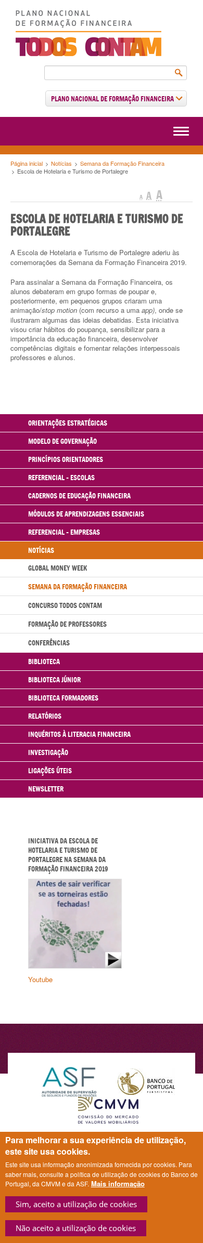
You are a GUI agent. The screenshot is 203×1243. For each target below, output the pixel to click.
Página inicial (26, 163)
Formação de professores (67, 624)
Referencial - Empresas (64, 532)
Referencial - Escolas (61, 477)
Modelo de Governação (62, 441)
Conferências (49, 642)
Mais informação (118, 1183)
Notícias (61, 163)
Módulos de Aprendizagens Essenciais (86, 514)
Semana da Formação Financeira (122, 163)
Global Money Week (57, 568)
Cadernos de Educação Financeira (79, 495)
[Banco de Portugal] (146, 1081)
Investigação (48, 752)
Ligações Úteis (50, 770)
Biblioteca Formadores (63, 698)
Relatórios (44, 716)
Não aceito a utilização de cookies (76, 1228)
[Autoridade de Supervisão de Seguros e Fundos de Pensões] (69, 1081)
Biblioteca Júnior (54, 679)
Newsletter (46, 789)
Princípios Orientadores (65, 459)
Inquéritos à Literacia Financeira (79, 734)
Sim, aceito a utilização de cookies (76, 1204)
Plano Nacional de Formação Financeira (113, 98)
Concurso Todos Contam (65, 605)
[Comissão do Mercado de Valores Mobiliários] (108, 1110)
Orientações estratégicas (67, 423)
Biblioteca (44, 661)
